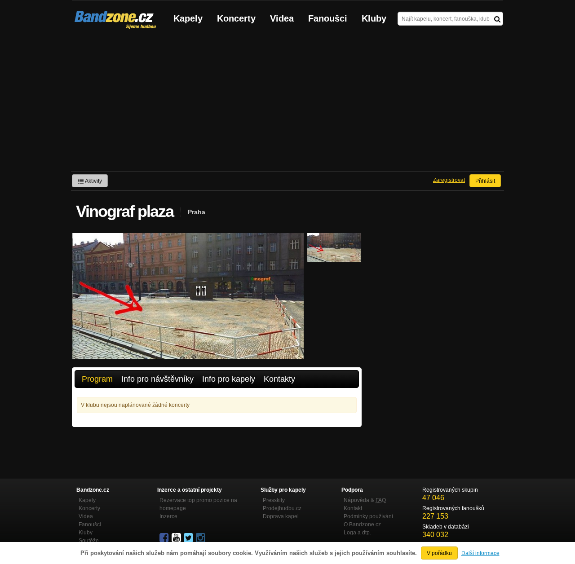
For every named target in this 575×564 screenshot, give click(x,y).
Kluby (374, 18)
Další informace (480, 553)
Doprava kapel (281, 516)
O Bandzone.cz (362, 524)
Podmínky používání (368, 516)
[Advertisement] (287, 104)
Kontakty (279, 379)
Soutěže (89, 541)
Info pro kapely (228, 379)
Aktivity (93, 181)
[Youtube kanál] (177, 538)
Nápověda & (365, 500)
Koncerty (236, 18)
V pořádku (439, 553)
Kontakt (353, 508)
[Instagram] (201, 538)
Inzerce (168, 516)
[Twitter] (189, 538)
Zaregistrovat (449, 180)
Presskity (274, 500)
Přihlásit (485, 181)
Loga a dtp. (357, 532)
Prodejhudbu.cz (282, 508)
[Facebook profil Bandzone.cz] (164, 538)
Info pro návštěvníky (157, 379)
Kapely (188, 18)
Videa (282, 18)
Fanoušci (327, 18)
